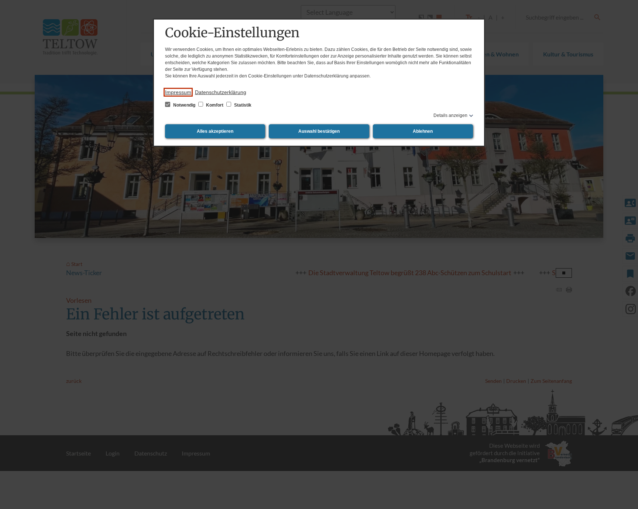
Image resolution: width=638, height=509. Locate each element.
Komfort (214, 105)
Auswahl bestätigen (319, 131)
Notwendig (184, 105)
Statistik (242, 105)
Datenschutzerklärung (220, 92)
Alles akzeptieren (215, 131)
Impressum (178, 92)
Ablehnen (423, 131)
